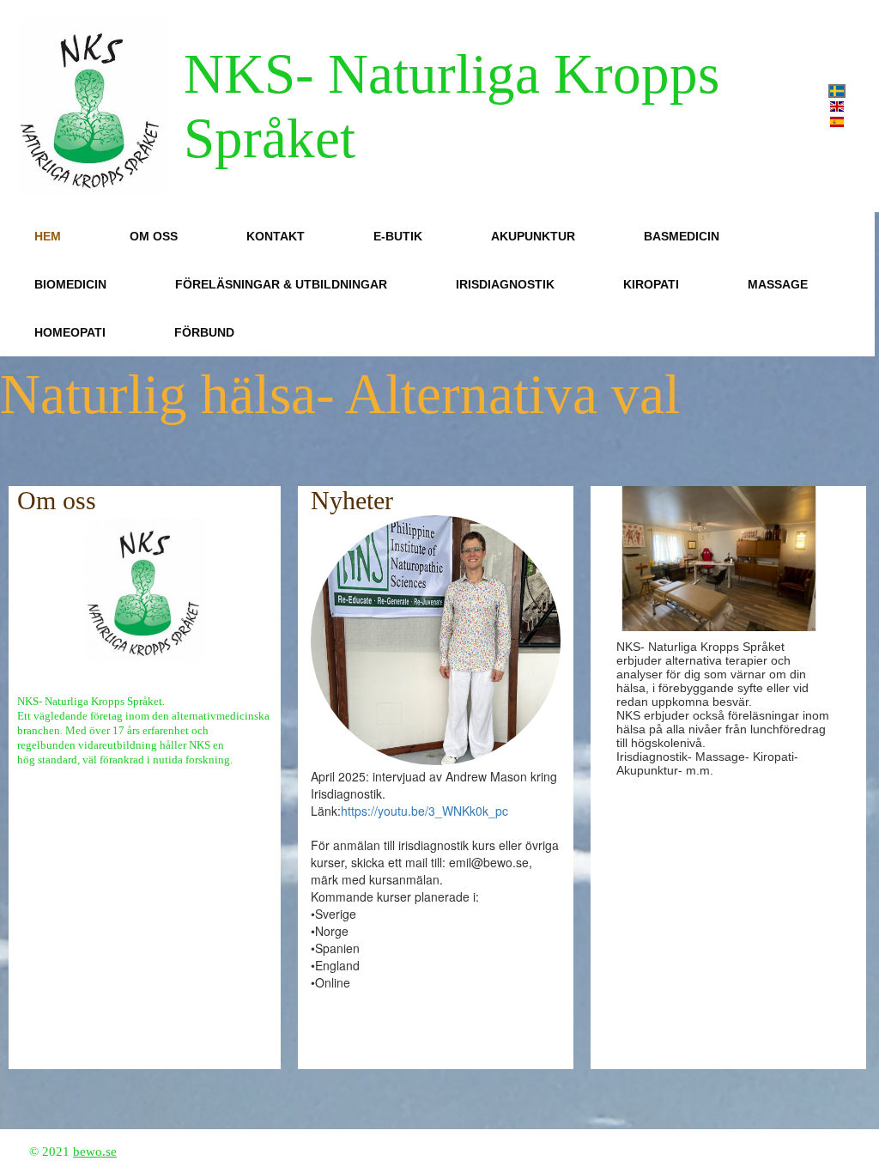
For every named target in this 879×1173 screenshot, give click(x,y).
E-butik (397, 236)
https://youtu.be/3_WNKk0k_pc (424, 810)
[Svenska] (836, 91)
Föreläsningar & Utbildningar (281, 284)
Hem (47, 236)
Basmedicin (681, 236)
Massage (778, 284)
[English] (836, 106)
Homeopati (70, 332)
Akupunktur (533, 236)
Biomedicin (70, 284)
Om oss (154, 236)
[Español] (836, 122)
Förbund (204, 332)
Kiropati (651, 284)
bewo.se (95, 1151)
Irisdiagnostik (505, 284)
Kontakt (275, 236)
